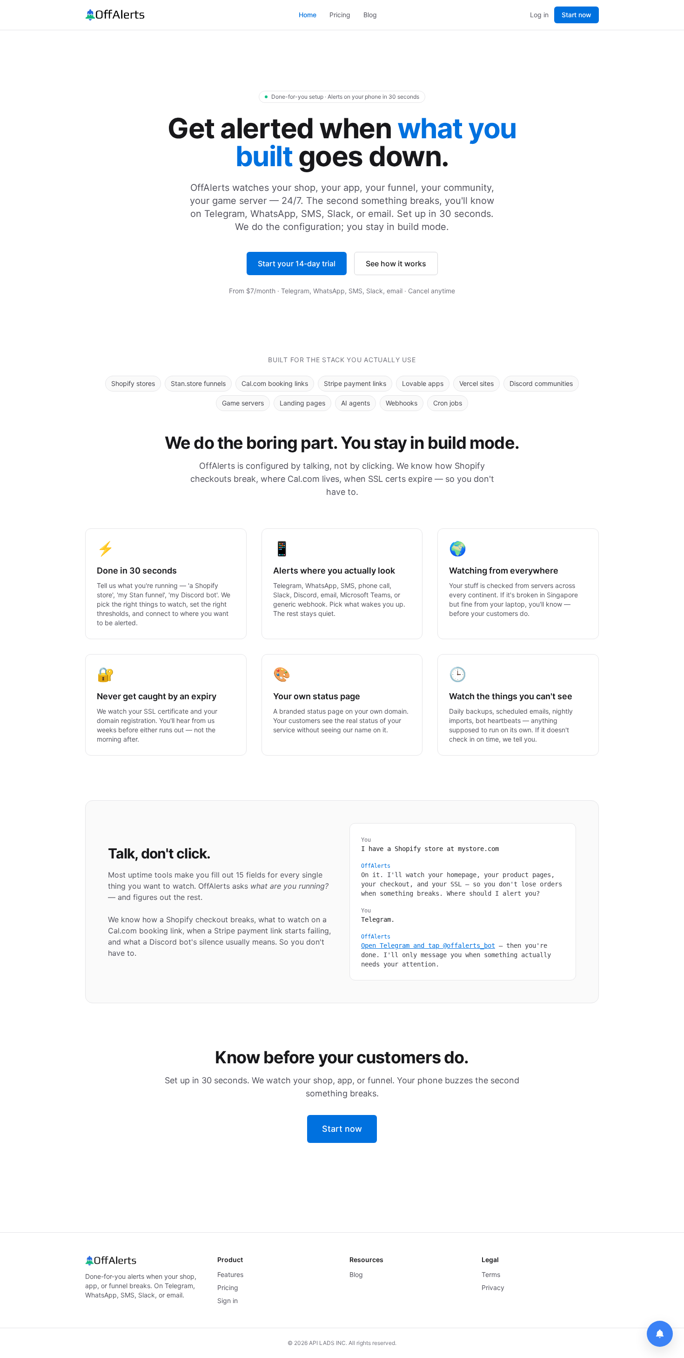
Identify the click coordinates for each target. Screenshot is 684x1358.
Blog (370, 15)
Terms (491, 1274)
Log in (539, 15)
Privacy (493, 1287)
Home (307, 15)
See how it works (396, 263)
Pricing (339, 15)
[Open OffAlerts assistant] (660, 1334)
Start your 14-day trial (296, 263)
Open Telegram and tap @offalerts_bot (428, 945)
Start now (576, 15)
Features (230, 1274)
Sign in (227, 1300)
